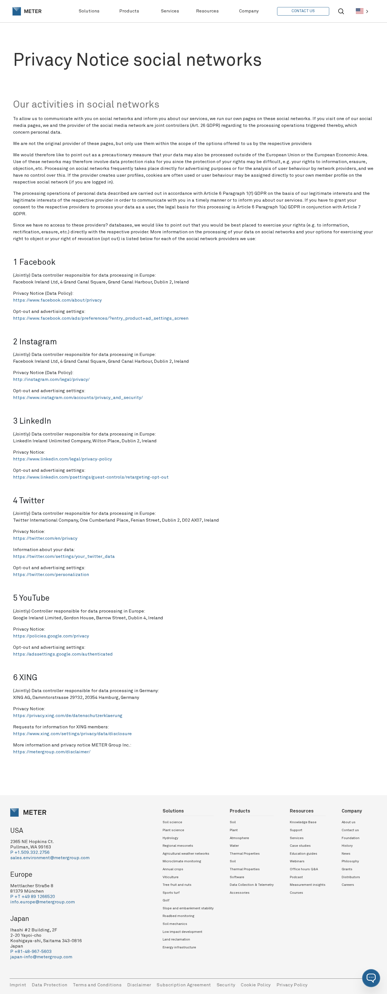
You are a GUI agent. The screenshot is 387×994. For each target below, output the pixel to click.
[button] (371, 978)
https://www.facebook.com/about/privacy (57, 300)
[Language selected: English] (362, 11)
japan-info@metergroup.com (41, 957)
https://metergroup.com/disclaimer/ (51, 752)
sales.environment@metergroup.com (50, 858)
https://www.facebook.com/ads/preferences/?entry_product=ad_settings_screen (100, 318)
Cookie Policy (256, 985)
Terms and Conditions (97, 985)
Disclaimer (139, 985)
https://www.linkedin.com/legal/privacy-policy (62, 459)
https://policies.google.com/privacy (51, 636)
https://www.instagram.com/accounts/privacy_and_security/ (78, 397)
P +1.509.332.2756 (30, 852)
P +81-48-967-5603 (31, 951)
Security (226, 985)
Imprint (18, 985)
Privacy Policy (292, 985)
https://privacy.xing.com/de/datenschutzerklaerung (67, 715)
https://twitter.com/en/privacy (45, 538)
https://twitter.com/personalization (51, 574)
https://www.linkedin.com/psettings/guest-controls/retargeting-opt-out (91, 477)
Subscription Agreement (184, 985)
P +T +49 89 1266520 (32, 896)
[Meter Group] (26, 11)
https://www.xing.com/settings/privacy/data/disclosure (72, 733)
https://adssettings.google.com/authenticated (63, 654)
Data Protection (49, 985)
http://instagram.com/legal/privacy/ (51, 379)
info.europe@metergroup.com (42, 902)
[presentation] (26, 11)
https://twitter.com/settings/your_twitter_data (64, 556)
